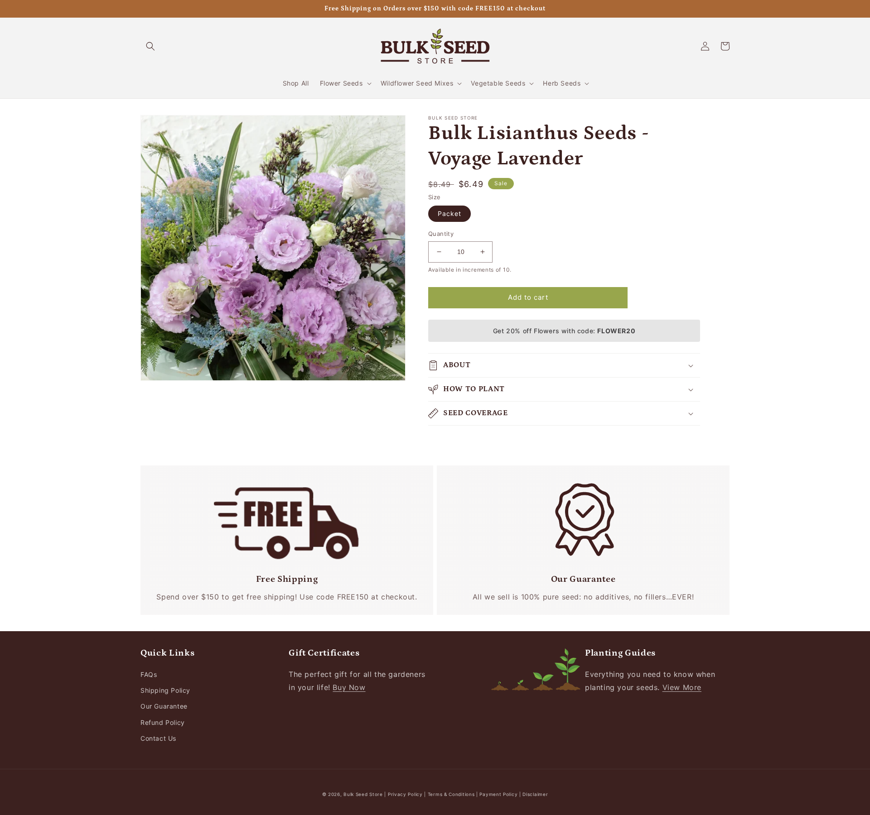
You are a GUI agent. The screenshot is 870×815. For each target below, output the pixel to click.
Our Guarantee (164, 706)
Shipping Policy (165, 690)
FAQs (148, 674)
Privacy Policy (406, 794)
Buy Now (349, 687)
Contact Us (158, 738)
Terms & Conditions (451, 794)
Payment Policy (499, 794)
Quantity (441, 233)
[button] (150, 46)
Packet (449, 213)
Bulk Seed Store (363, 794)
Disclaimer (535, 794)
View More (681, 687)
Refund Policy (162, 722)
